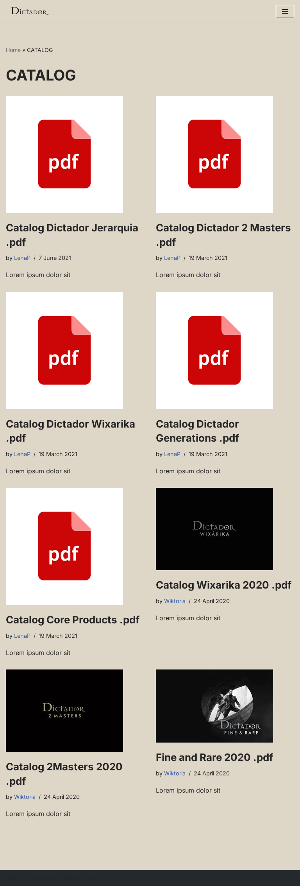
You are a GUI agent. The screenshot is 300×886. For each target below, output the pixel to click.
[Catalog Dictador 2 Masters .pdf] (225, 154)
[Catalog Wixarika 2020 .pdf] (225, 529)
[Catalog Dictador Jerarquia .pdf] (75, 154)
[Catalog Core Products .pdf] (75, 546)
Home (13, 50)
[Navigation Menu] (285, 11)
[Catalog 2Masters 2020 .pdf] (75, 710)
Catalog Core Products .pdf (72, 620)
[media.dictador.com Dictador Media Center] (29, 11)
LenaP (22, 257)
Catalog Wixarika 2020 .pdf (223, 585)
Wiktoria (175, 601)
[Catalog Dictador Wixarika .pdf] (75, 350)
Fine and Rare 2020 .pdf (214, 757)
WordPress (80, 878)
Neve (13, 878)
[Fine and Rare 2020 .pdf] (225, 706)
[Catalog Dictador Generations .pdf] (225, 350)
